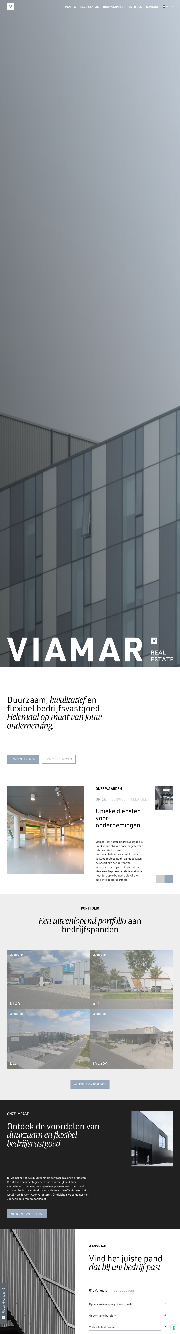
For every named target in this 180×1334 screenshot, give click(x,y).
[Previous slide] (160, 879)
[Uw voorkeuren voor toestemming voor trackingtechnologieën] (174, 1328)
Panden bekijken (23, 759)
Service (118, 799)
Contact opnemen (59, 759)
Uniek (101, 799)
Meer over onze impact (27, 1213)
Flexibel (139, 799)
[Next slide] (169, 879)
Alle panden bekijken (90, 1084)
